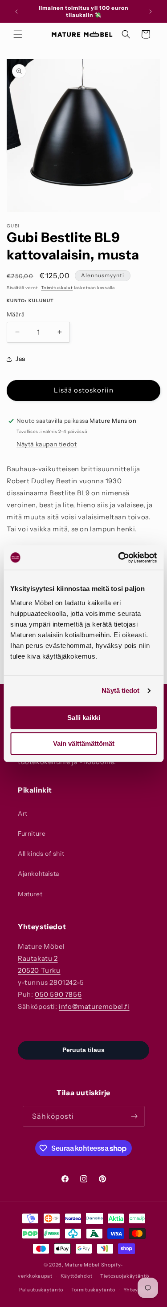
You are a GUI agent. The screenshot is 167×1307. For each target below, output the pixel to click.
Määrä (15, 314)
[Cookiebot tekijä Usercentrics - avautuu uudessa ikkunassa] (119, 557)
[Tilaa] (134, 1116)
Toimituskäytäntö (93, 1290)
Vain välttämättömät (83, 743)
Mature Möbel (82, 1265)
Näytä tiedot (120, 690)
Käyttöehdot (77, 1276)
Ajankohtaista (38, 874)
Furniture (31, 834)
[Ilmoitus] (150, 11)
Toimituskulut (57, 288)
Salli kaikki (83, 717)
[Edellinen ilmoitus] (16, 11)
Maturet (30, 894)
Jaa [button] (20, 359)
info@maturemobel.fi (94, 1006)
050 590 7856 (58, 994)
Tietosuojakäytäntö (124, 1276)
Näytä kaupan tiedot (46, 444)
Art (23, 813)
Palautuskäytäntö (41, 1290)
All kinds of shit (41, 854)
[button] (18, 34)
